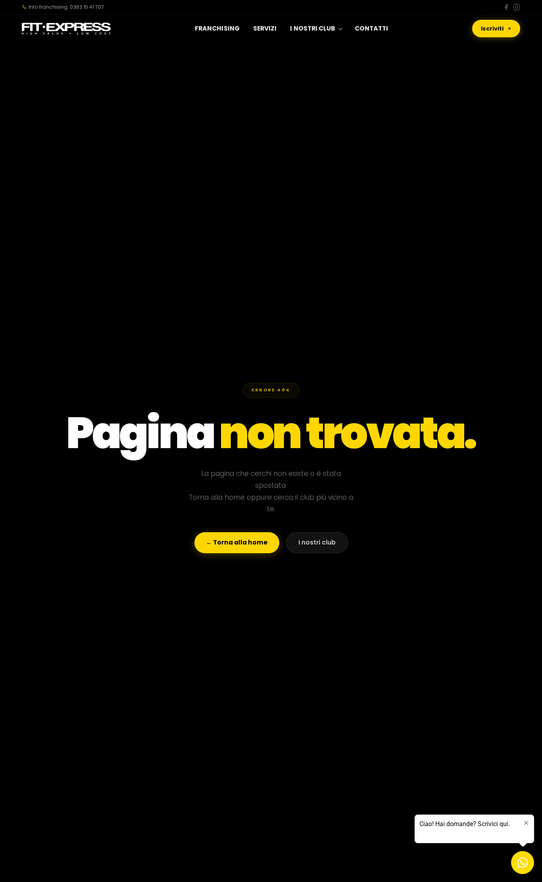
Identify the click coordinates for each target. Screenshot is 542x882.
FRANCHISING (217, 28)
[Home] (66, 29)
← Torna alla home (236, 542)
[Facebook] (506, 7)
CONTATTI (371, 28)
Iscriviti (492, 29)
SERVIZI (265, 28)
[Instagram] (516, 7)
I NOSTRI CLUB (312, 28)
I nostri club (317, 542)
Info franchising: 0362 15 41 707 (66, 7)
